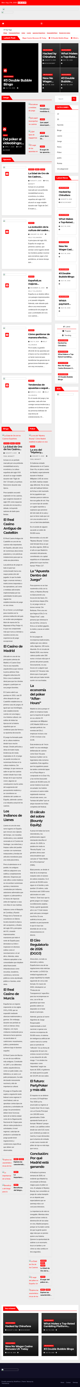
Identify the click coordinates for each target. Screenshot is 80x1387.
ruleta (23, 33)
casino (29, 33)
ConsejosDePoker (14, 33)
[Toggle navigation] (41, 23)
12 (58, 114)
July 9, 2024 (34, 341)
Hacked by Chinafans (49, 55)
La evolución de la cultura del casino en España (38, 230)
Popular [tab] (67, 331)
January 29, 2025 (37, 234)
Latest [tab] (67, 327)
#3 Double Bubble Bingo (67, 81)
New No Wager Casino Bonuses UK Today (66, 368)
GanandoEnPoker (52, 33)
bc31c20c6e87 (49, 63)
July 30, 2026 (13, 88)
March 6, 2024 (35, 392)
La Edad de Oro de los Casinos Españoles (38, 176)
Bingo (5, 33)
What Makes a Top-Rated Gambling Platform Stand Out (66, 356)
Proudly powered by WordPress (11, 1381)
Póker (42, 169)
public (59, 158)
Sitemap (75, 1382)
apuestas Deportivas (39, 33)
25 (58, 119)
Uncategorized (10, 76)
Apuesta (31, 169)
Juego (5, 135)
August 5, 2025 (36, 180)
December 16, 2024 (37, 288)
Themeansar (5, 1383)
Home (62, 1382)
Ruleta (59, 163)
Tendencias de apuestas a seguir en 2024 (38, 388)
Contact (68, 1382)
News (59, 147)
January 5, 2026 (38, 456)
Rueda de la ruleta (64, 33)
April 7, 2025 (10, 147)
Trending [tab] (67, 335)
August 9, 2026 (50, 60)
